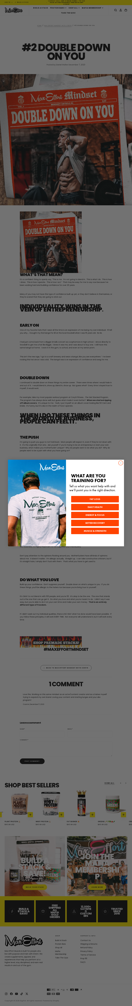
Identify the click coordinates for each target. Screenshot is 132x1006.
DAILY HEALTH (95, 507)
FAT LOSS (95, 499)
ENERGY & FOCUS (95, 515)
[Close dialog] (120, 463)
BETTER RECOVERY (95, 523)
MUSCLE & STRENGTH (95, 531)
